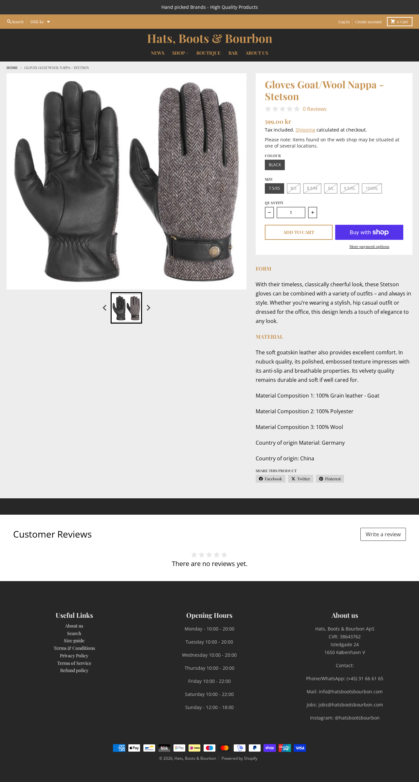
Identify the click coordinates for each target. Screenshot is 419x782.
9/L (331, 188)
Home (12, 67)
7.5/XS (274, 188)
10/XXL (372, 188)
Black (275, 165)
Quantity (274, 202)
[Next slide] (148, 307)
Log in (344, 21)
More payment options (369, 246)
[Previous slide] (104, 307)
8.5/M (312, 188)
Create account (368, 21)
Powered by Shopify (239, 758)
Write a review (383, 534)
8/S (294, 188)
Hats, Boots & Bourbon (209, 37)
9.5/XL (349, 188)
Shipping (305, 130)
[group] (126, 308)
